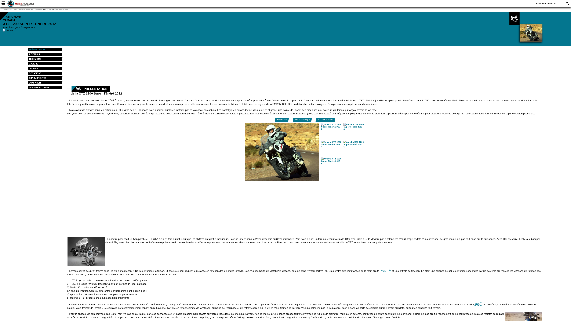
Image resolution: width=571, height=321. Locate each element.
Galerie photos (325, 120)
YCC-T (385, 271)
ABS (477, 304)
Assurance (282, 120)
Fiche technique (302, 120)
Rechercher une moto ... (546, 3)
